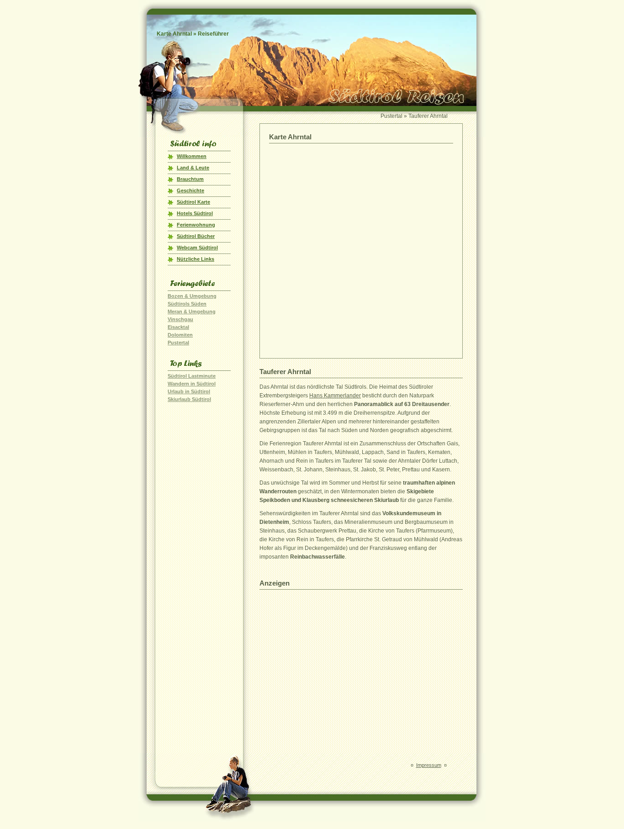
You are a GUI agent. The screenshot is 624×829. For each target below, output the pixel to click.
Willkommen (191, 156)
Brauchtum (190, 179)
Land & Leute (193, 167)
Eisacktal (178, 327)
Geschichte (190, 190)
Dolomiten (180, 335)
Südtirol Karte (193, 202)
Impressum (428, 765)
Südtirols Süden (187, 303)
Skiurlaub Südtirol (189, 399)
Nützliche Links (195, 259)
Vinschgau (180, 319)
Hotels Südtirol (195, 213)
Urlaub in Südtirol (189, 391)
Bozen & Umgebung (192, 296)
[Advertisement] (361, 658)
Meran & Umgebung (192, 311)
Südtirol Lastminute (192, 376)
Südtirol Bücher (196, 236)
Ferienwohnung (196, 224)
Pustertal (178, 342)
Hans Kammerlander (335, 395)
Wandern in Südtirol (192, 383)
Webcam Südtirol (197, 247)
